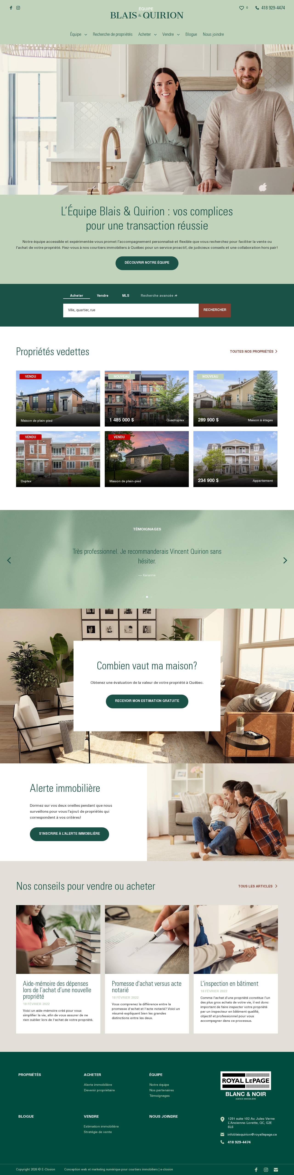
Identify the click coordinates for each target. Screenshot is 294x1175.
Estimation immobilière (101, 1126)
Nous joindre (213, 34)
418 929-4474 (273, 8)
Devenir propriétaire (99, 1090)
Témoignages (159, 1095)
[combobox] (142, 310)
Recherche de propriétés (113, 34)
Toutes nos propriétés (252, 352)
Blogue (191, 34)
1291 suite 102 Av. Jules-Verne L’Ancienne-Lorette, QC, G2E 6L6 (251, 1123)
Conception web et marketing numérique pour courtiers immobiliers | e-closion (118, 1169)
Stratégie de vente (98, 1132)
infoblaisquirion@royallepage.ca (252, 1134)
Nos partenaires (161, 1090)
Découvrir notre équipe (147, 263)
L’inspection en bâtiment (229, 984)
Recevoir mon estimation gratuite (147, 701)
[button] (9, 560)
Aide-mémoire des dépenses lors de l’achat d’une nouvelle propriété (57, 990)
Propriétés (29, 1075)
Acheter (76, 296)
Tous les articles (256, 886)
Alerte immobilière (98, 1084)
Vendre (102, 296)
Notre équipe (159, 1084)
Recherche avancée (157, 296)
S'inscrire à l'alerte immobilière (69, 834)
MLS (125, 296)
